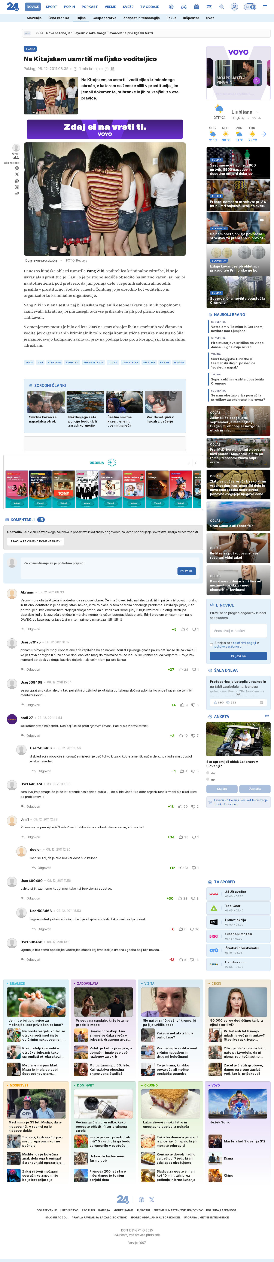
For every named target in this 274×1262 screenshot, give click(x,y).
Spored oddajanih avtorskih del (155, 1217)
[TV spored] (196, 7)
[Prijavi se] (234, 6)
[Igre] (184, 7)
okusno (151, 1085)
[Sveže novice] (27, 33)
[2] (17, 489)
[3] (40, 489)
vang (29, 362)
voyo (215, 1085)
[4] (63, 489)
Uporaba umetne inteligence (206, 1217)
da (213, 773)
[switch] (250, 6)
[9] (181, 489)
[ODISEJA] (103, 463)
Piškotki (143, 1210)
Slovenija (34, 18)
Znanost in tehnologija (141, 18)
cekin (216, 983)
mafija (179, 362)
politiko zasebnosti (227, 646)
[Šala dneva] (260, 703)
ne (213, 779)
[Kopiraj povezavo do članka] (17, 193)
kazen (164, 362)
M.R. (16, 157)
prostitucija (93, 362)
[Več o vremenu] (264, 134)
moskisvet (19, 1085)
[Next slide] (195, 463)
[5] (87, 489)
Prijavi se (186, 570)
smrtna (149, 362)
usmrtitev (130, 362)
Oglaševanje (47, 1210)
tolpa (112, 362)
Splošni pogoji (56, 1217)
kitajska (54, 362)
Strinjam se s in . (236, 644)
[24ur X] (152, 1199)
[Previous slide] (189, 463)
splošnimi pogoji (244, 643)
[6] (110, 489)
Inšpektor (191, 18)
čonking (72, 362)
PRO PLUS (88, 1210)
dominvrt (85, 1085)
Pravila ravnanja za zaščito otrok (99, 1217)
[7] (134, 489)
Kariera (104, 1210)
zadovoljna (87, 983)
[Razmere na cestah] (209, 7)
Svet (210, 18)
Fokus (171, 18)
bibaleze (17, 983)
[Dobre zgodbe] (171, 7)
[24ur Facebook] (141, 1199)
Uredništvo (69, 1210)
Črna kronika (58, 18)
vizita (149, 983)
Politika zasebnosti (221, 1210)
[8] (157, 489)
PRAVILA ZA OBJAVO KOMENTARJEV (35, 541)
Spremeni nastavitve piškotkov (178, 1210)
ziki (40, 362)
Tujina (81, 18)
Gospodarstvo (104, 18)
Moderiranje (123, 1210)
